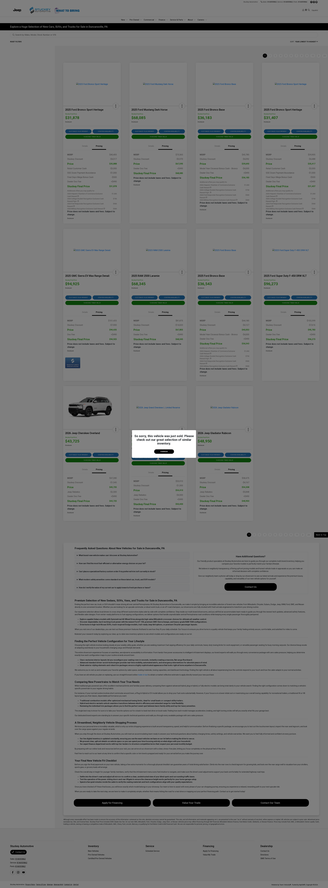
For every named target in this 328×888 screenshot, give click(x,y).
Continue (164, 451)
